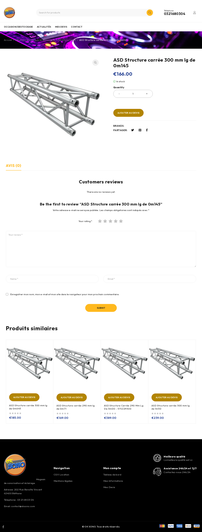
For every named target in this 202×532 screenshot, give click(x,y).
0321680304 (174, 14)
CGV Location (61, 474)
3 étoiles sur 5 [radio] (110, 221)
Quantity (118, 87)
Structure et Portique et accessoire (35, 39)
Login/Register (194, 12)
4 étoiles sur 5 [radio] (116, 221)
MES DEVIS (61, 26)
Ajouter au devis (128, 112)
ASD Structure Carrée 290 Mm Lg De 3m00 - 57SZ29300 (123, 407)
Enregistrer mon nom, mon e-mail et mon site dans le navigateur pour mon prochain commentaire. (64, 294)
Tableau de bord (112, 474)
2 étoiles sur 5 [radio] (105, 221)
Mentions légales (63, 480)
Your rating (85, 221)
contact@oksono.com (23, 506)
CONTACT (76, 26)
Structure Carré (67, 39)
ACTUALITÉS (44, 26)
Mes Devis (109, 487)
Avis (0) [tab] (13, 165)
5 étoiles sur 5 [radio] (121, 221)
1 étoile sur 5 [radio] (100, 221)
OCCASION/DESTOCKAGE (18, 26)
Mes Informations (113, 480)
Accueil (8, 39)
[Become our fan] (3, 526)
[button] (95, 62)
